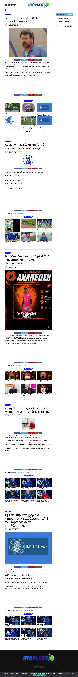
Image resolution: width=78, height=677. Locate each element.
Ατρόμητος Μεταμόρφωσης (17, 472)
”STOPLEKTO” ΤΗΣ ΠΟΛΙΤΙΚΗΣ (41, 670)
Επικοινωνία (51, 670)
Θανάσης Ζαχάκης (12, 152)
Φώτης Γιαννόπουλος (22, 365)
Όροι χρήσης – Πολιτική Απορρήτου (62, 670)
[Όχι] (76, 674)
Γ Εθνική (10, 670)
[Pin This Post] (31, 60)
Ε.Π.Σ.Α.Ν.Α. (27, 670)
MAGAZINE (33, 670)
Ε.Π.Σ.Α (14, 670)
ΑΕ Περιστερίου (14, 365)
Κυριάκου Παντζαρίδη (13, 25)
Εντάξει (34, 675)
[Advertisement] (28, 85)
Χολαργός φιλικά (21, 213)
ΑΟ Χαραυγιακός (19, 610)
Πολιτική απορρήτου (41, 675)
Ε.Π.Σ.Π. (18, 670)
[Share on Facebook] (17, 60)
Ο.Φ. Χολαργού (14, 213)
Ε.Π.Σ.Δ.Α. (22, 670)
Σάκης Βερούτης (26, 472)
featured (13, 610)
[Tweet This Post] (24, 60)
